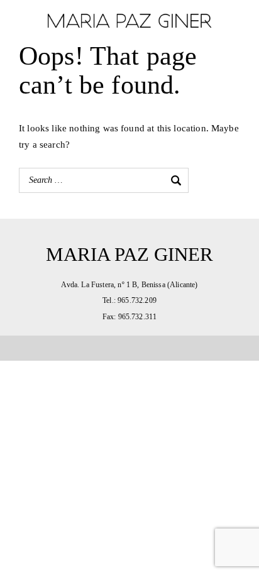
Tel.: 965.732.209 (129, 300)
